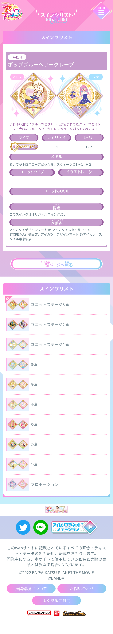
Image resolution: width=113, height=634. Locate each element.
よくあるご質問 (56, 600)
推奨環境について (31, 588)
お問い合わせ (82, 588)
